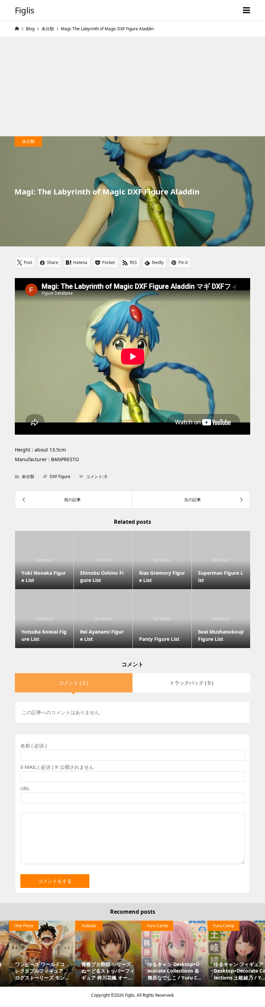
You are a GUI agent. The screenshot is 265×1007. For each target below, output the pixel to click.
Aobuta (80, 926)
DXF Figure (60, 476)
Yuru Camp (148, 926)
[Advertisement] (132, 84)
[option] (33, 954)
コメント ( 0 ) (73, 682)
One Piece (14, 926)
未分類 (28, 141)
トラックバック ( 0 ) (191, 682)
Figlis (25, 10)
